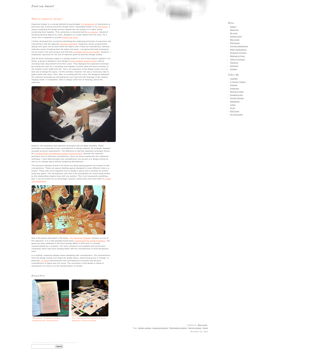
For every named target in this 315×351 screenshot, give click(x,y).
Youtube (233, 85)
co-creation (93, 32)
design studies (144, 328)
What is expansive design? (47, 18)
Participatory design (178, 328)
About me (234, 30)
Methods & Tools (237, 56)
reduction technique (68, 44)
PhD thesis (103, 27)
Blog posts (202, 325)
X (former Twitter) (238, 82)
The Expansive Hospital (80, 238)
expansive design (160, 328)
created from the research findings (89, 241)
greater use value (70, 37)
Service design (194, 328)
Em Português (236, 115)
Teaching (234, 63)
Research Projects (238, 53)
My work (233, 33)
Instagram (234, 88)
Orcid (232, 108)
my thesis (45, 261)
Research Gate (237, 92)
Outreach (234, 66)
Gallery (233, 27)
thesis (205, 328)
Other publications (238, 50)
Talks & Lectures (237, 59)
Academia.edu (236, 95)
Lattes (233, 105)
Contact (233, 69)
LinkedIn (234, 79)
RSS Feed (234, 111)
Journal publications (239, 46)
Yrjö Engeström (88, 24)
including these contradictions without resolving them (58, 154)
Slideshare (235, 101)
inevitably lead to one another (86, 52)
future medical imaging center (83, 61)
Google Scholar (237, 98)
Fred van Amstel (43, 6)
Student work (236, 36)
